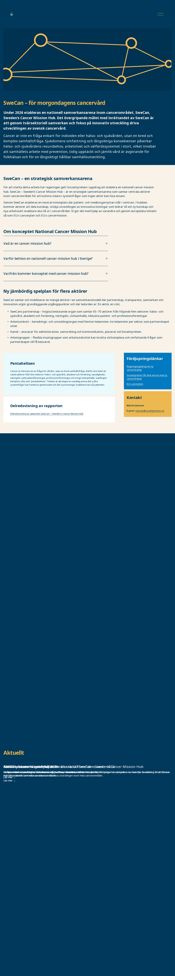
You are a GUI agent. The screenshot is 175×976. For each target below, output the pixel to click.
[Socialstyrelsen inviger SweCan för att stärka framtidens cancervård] (87, 760)
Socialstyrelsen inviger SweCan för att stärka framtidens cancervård (58, 766)
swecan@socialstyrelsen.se (149, 410)
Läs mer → (9, 780)
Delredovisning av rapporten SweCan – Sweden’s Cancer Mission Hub (46, 413)
